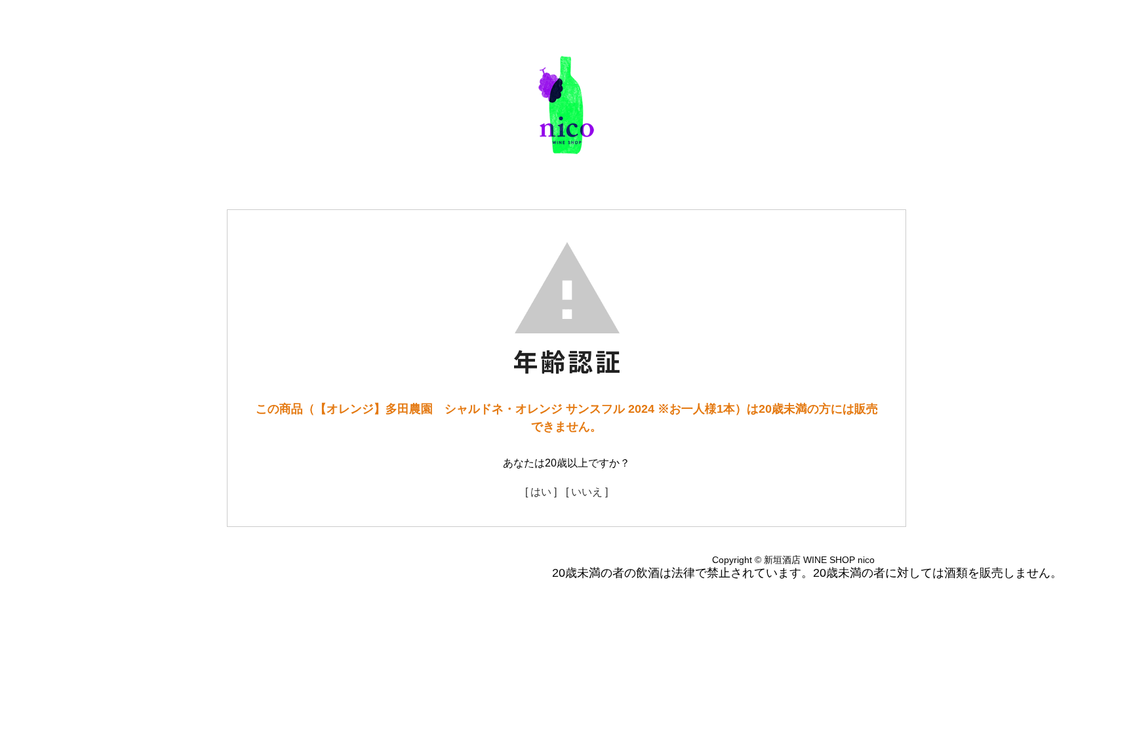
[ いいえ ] (587, 491)
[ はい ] (541, 491)
